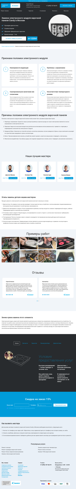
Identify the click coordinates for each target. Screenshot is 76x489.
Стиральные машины (6, 465)
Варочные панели (5, 474)
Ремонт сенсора (6, 447)
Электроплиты (5, 469)
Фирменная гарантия (22, 466)
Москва (31, 4)
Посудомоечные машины (7, 466)
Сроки (17, 343)
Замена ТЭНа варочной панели (46, 451)
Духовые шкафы (5, 472)
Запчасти (25, 343)
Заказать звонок (67, 5)
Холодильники (5, 476)
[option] (19, 288)
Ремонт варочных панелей (8, 46)
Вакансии (20, 475)
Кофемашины (5, 471)
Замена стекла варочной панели (11, 454)
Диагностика (57, 343)
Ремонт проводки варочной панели (11, 449)
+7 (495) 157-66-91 (51, 5)
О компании (20, 465)
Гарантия (34, 343)
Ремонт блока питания (44, 449)
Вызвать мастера (13, 178)
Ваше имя (10, 405)
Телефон (33, 405)
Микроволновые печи (6, 475)
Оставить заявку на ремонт (14, 38)
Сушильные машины (6, 468)
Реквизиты (20, 468)
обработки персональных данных (27, 408)
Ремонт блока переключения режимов (12, 451)
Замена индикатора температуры (47, 447)
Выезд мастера (45, 343)
